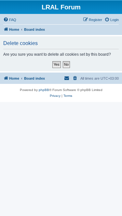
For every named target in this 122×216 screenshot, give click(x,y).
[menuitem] (9, 20)
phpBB (44, 90)
